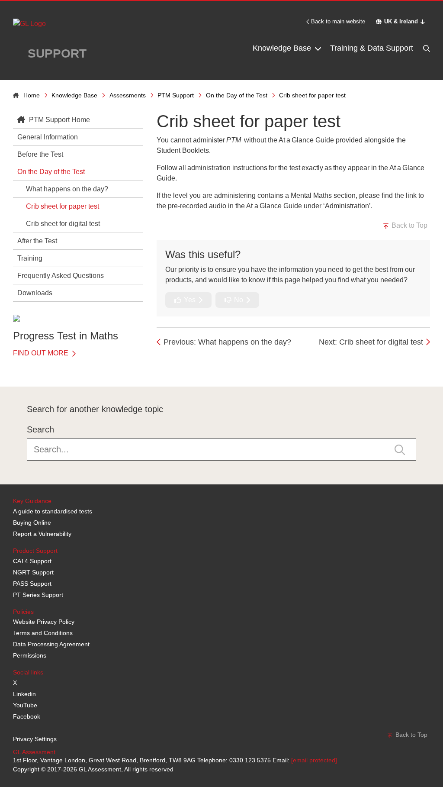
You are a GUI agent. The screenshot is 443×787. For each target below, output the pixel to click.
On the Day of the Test (236, 95)
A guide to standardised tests (52, 511)
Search (40, 429)
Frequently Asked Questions (60, 275)
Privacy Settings (35, 738)
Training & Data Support (371, 48)
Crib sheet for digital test (63, 223)
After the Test (37, 241)
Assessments (127, 95)
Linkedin (24, 693)
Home (31, 95)
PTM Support (175, 95)
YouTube (25, 705)
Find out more (41, 353)
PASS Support (32, 583)
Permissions (29, 655)
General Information (47, 137)
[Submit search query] (400, 449)
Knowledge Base (283, 48)
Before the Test (40, 154)
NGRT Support (33, 572)
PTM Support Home (58, 119)
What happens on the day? (67, 189)
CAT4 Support (32, 561)
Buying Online (32, 522)
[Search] (426, 48)
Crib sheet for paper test (62, 206)
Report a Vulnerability (42, 533)
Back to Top (408, 225)
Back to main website (338, 21)
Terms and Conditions (43, 632)
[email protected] (314, 760)
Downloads (34, 293)
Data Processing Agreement (51, 644)
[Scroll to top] (11, 367)
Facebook (26, 716)
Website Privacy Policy (43, 621)
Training (29, 258)
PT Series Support (38, 594)
